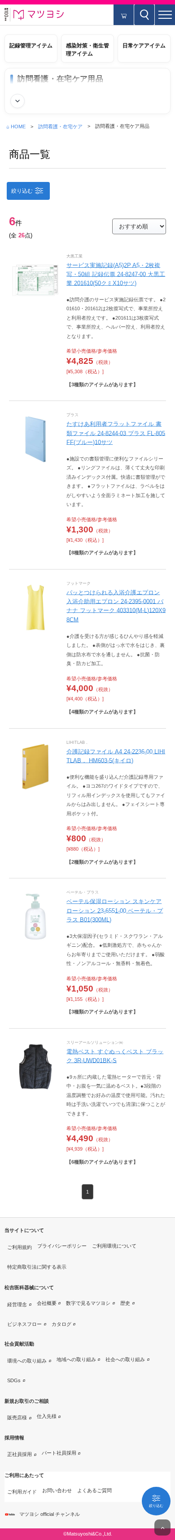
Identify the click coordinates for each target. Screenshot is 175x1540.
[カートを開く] (124, 14)
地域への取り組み (76, 1359)
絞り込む (22, 191)
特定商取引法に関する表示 (36, 1267)
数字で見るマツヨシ (88, 1303)
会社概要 (47, 1303)
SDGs (14, 1380)
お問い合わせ (57, 1490)
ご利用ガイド (22, 1491)
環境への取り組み (27, 1360)
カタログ (61, 1324)
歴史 (125, 1303)
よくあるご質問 (94, 1490)
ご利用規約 (19, 1247)
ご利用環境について (114, 1246)
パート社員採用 (59, 1453)
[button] (165, 14)
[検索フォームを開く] (144, 14)
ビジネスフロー (24, 1324)
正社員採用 (19, 1454)
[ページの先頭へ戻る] (162, 1527)
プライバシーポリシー (62, 1246)
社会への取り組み (125, 1359)
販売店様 (17, 1417)
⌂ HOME (16, 126)
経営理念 (17, 1304)
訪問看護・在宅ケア (60, 126)
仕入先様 (47, 1416)
